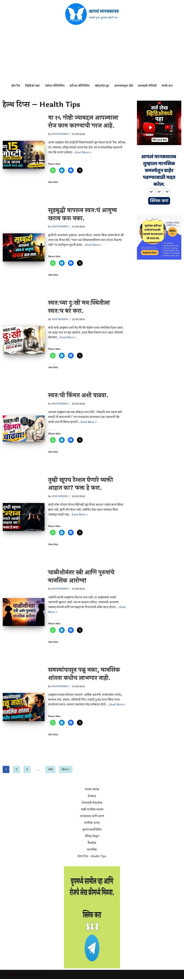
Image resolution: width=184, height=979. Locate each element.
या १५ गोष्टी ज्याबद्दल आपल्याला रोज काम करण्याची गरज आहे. (83, 121)
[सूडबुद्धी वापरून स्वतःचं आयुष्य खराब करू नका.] (24, 247)
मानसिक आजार (92, 822)
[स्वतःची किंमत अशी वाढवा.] (24, 429)
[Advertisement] (92, 55)
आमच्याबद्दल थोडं (123, 86)
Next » (66, 769)
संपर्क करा (167, 86)
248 (50, 769)
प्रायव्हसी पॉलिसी (147, 86)
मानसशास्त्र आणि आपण (92, 816)
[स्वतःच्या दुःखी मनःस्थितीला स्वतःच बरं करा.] (24, 340)
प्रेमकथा (92, 796)
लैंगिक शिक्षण (92, 836)
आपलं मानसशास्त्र (60, 134)
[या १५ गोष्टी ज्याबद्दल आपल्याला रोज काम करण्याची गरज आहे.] (24, 155)
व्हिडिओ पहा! (32, 86)
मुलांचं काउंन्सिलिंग (92, 829)
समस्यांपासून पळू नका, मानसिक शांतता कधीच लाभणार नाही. (84, 674)
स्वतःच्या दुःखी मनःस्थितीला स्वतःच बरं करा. (79, 306)
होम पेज (16, 86)
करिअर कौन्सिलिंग (80, 86)
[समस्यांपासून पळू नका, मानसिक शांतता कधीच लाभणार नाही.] (24, 707)
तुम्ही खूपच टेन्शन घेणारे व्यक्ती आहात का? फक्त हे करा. (80, 484)
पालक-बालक (92, 789)
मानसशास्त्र (38, 974)
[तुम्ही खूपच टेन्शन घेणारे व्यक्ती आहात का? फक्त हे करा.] (24, 517)
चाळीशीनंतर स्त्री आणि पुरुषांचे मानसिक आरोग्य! (81, 576)
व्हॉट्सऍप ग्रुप (102, 86)
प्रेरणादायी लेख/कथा (92, 802)
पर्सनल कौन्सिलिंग (55, 86)
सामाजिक (92, 849)
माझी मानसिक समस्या (92, 809)
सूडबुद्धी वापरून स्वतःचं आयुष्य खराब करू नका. (82, 214)
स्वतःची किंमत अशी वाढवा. (78, 395)
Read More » (83, 152)
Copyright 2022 (13, 974)
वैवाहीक (92, 843)
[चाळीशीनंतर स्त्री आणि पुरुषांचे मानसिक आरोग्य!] (24, 612)
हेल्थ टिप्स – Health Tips (92, 856)
